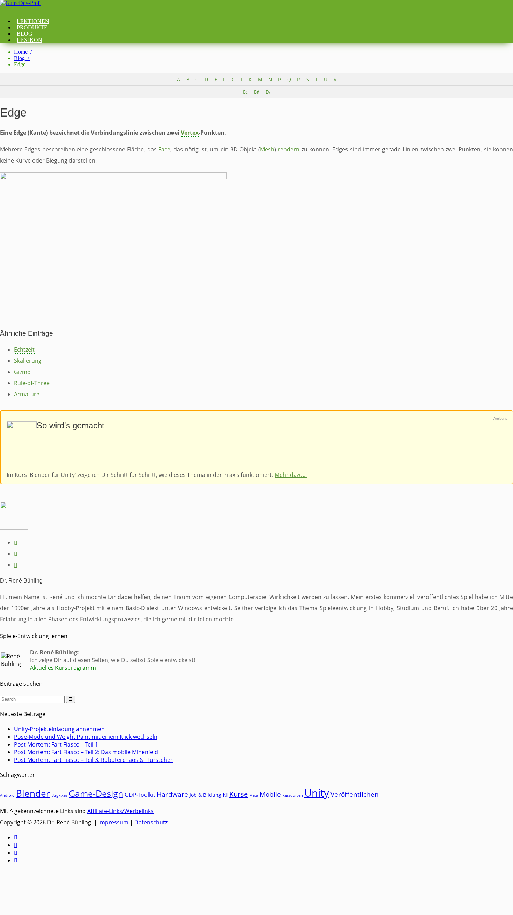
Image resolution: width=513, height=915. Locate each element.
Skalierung (28, 361)
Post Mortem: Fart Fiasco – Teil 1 (56, 744)
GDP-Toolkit (140, 794)
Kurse (238, 794)
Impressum (113, 822)
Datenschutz (151, 822)
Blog (24, 34)
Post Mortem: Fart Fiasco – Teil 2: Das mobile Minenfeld (86, 752)
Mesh (267, 149)
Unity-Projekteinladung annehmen (59, 729)
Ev (268, 92)
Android (7, 795)
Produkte (32, 27)
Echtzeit (24, 349)
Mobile (270, 794)
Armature (26, 394)
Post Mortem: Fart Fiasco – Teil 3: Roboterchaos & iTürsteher (93, 760)
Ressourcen (292, 795)
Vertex (190, 132)
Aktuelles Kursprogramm (63, 668)
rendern (288, 149)
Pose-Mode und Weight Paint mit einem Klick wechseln (85, 737)
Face (164, 149)
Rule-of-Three (32, 383)
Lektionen (33, 21)
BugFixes (59, 795)
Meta (253, 795)
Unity (316, 793)
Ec (245, 92)
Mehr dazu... (291, 475)
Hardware (172, 794)
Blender (33, 793)
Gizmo (22, 372)
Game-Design (96, 793)
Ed (256, 92)
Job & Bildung (205, 795)
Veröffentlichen (354, 794)
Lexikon (29, 40)
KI (225, 794)
